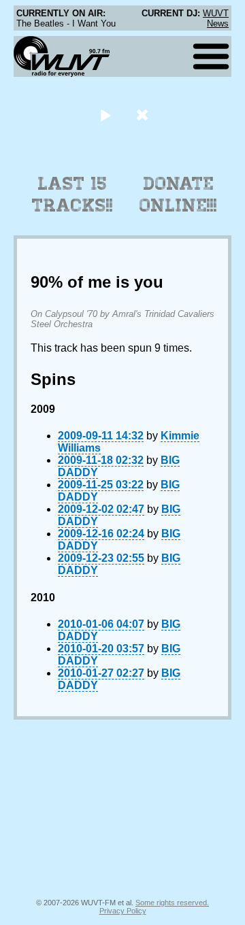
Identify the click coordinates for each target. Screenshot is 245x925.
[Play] (105, 114)
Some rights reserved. (172, 902)
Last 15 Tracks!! (72, 194)
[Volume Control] (144, 114)
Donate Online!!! (178, 194)
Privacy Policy (122, 911)
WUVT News (216, 18)
